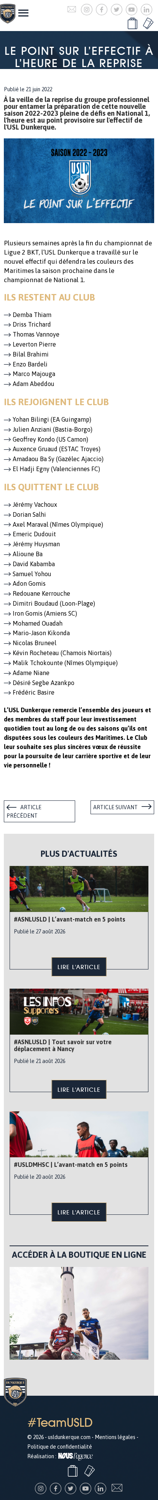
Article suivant (115, 807)
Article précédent (24, 811)
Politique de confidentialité (59, 1447)
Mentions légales (115, 1437)
